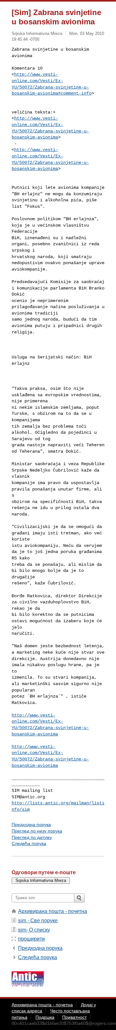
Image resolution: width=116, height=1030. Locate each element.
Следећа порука (29, 843)
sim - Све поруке (38, 920)
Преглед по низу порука (37, 830)
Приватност (74, 1017)
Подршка (44, 1017)
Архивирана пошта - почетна (52, 911)
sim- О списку (34, 930)
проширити (31, 939)
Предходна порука (31, 824)
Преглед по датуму (32, 837)
